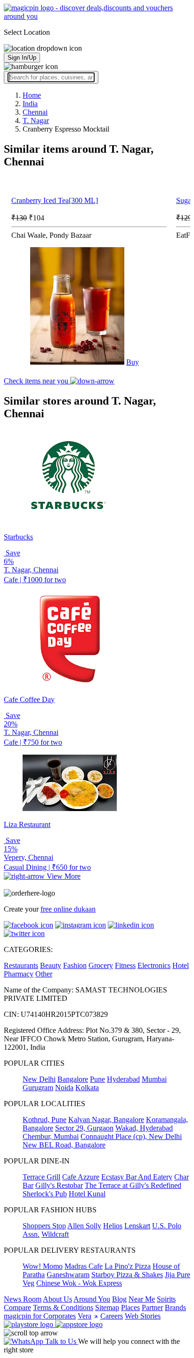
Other (43, 974)
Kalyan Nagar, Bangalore (106, 1120)
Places (130, 1307)
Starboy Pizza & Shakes (127, 1275)
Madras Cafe (84, 1266)
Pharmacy (18, 974)
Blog (119, 1299)
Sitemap (107, 1307)
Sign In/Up (22, 57)
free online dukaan (68, 909)
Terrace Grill (41, 1177)
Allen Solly (84, 1226)
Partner (152, 1307)
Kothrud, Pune (44, 1120)
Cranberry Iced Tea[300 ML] (54, 200)
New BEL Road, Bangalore (64, 1145)
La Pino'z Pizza (128, 1266)
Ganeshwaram (68, 1275)
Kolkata (87, 1088)
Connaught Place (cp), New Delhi (131, 1136)
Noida (64, 1088)
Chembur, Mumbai (51, 1136)
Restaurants (21, 965)
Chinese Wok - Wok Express (79, 1283)
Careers (111, 1316)
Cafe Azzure (80, 1177)
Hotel (180, 965)
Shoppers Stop (44, 1226)
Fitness (125, 965)
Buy (132, 362)
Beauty (50, 965)
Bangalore (72, 1079)
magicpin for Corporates (40, 1316)
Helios (112, 1226)
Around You (91, 1299)
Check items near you (37, 381)
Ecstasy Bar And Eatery (136, 1177)
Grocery (101, 965)
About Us (57, 1299)
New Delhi (39, 1079)
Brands (175, 1307)
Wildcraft (55, 1234)
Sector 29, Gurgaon (84, 1128)
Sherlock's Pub (45, 1194)
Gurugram (38, 1088)
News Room (22, 1299)
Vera (84, 1316)
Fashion (75, 965)
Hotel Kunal (87, 1194)
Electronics (153, 965)
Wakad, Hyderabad (144, 1128)
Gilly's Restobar (59, 1185)
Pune (97, 1079)
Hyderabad (123, 1079)
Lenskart (137, 1226)
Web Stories (143, 1316)
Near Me (142, 1299)
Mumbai (154, 1079)
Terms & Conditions (63, 1307)
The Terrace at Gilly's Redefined (133, 1185)
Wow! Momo (43, 1266)
